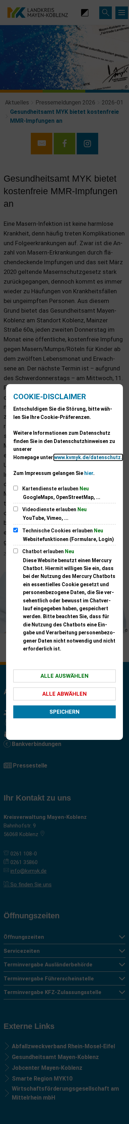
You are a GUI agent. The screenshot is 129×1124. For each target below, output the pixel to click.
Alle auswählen (64, 676)
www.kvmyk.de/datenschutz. (88, 457)
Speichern (64, 712)
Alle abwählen (64, 694)
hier (88, 473)
